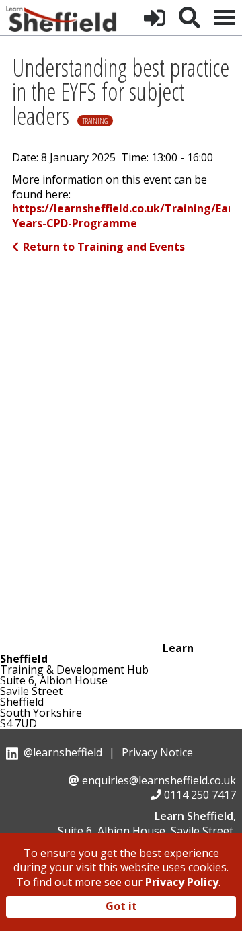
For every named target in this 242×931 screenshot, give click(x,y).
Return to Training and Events (104, 246)
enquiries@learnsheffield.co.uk (159, 780)
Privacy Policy (181, 882)
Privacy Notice (157, 752)
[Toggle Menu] (224, 17)
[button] (154, 17)
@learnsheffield (63, 752)
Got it (121, 906)
